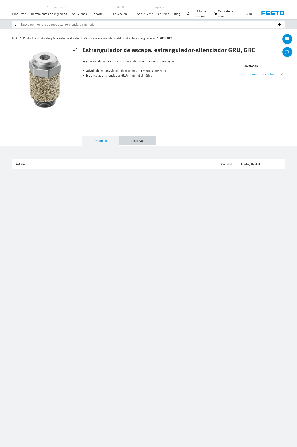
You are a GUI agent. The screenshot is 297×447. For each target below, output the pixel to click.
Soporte (97, 13)
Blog (177, 13)
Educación (120, 13)
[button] (198, 13)
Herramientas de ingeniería (49, 13)
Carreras (163, 13)
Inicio (15, 38)
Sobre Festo (145, 13)
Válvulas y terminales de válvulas (60, 38)
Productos (19, 13)
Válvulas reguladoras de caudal (102, 38)
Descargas (137, 140)
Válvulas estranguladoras (140, 38)
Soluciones (79, 13)
